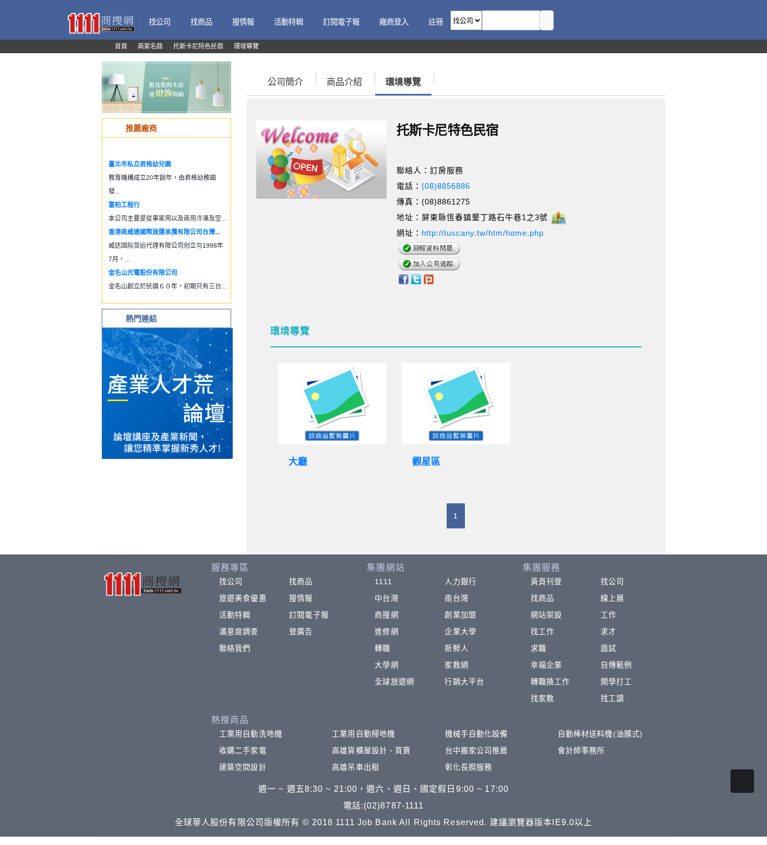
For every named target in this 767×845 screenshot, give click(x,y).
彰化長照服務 (469, 767)
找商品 (301, 581)
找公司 (231, 581)
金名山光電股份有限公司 (143, 272)
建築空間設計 (243, 767)
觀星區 (426, 461)
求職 (538, 648)
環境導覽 (403, 82)
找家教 (542, 698)
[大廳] (332, 403)
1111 (383, 581)
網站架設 (546, 615)
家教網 (456, 665)
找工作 (542, 631)
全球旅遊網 (394, 682)
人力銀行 (460, 581)
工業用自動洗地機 (250, 734)
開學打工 (616, 682)
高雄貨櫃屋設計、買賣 (371, 750)
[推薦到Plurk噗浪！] (429, 278)
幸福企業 (546, 665)
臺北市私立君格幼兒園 (140, 164)
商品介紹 (344, 82)
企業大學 (460, 631)
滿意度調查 (239, 631)
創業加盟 (460, 615)
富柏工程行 (124, 205)
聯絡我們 (234, 648)
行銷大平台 (464, 682)
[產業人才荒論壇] (167, 392)
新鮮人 (456, 648)
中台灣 (386, 598)
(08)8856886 (446, 186)
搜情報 (301, 598)
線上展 (612, 598)
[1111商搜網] (101, 22)
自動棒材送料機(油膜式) (600, 734)
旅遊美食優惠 (243, 598)
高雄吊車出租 (355, 767)
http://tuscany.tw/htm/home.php (483, 232)
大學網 (386, 665)
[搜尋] (547, 20)
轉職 (382, 648)
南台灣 (456, 598)
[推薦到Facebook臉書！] (403, 278)
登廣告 (301, 631)
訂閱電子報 (309, 615)
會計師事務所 (581, 750)
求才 (608, 631)
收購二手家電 (243, 750)
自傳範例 (616, 665)
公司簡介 (285, 82)
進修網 (386, 631)
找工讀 (612, 698)
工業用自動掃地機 (363, 734)
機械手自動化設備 (476, 734)
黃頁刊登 (546, 581)
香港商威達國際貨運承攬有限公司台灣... (164, 232)
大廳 (298, 461)
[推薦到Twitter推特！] (416, 278)
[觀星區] (456, 403)
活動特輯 (234, 615)
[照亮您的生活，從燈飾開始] (166, 86)
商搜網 (386, 615)
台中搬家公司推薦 (476, 750)
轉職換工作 (550, 682)
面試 (608, 648)
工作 (608, 615)
